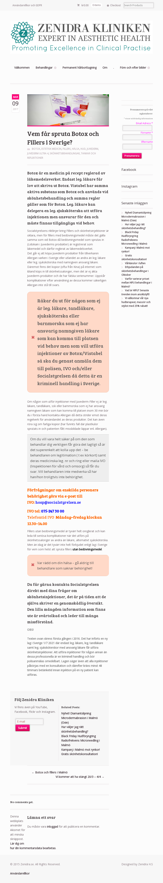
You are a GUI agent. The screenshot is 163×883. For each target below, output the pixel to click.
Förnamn (147, 132)
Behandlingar (44, 67)
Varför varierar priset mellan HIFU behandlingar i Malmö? (136, 282)
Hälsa (75, 148)
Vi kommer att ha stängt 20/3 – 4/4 (80, 777)
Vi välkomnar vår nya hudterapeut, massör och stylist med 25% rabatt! (135, 302)
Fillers (67, 148)
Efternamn (147, 142)
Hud (83, 148)
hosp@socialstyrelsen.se (58, 502)
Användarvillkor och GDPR (27, 5)
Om (105, 67)
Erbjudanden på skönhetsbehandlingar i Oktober (134, 270)
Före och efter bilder (133, 67)
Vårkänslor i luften (135, 263)
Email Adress (144, 123)
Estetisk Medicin (51, 148)
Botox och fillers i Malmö (50, 772)
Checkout (115, 5)
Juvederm (92, 148)
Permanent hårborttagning (79, 67)
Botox (36, 148)
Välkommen (22, 67)
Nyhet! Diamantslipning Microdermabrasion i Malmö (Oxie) (136, 216)
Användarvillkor (20, 873)
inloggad (52, 826)
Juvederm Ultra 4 (38, 153)
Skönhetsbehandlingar (65, 153)
